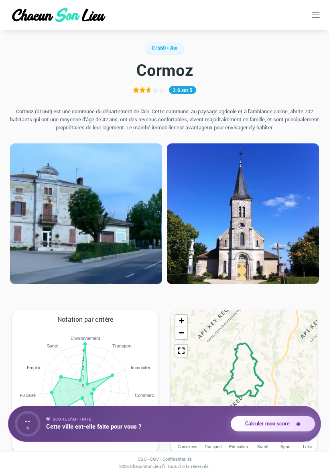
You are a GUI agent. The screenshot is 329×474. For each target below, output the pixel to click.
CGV (154, 459)
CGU (142, 459)
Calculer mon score (268, 423)
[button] (181, 321)
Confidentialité (177, 459)
